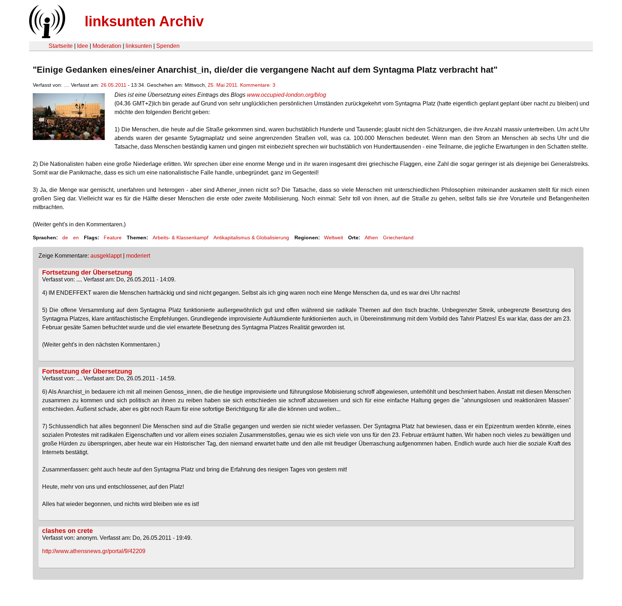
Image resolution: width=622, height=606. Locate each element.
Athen (371, 237)
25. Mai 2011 (222, 85)
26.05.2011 (113, 85)
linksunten (139, 46)
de (65, 237)
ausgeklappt (106, 256)
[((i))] (46, 36)
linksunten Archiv (144, 21)
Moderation (107, 46)
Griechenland (398, 237)
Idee (82, 46)
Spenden (168, 46)
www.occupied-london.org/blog (286, 95)
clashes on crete (67, 530)
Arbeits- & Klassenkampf (180, 237)
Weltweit (333, 237)
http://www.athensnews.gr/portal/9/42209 (93, 551)
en (76, 237)
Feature (113, 237)
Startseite (61, 46)
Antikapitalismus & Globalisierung (251, 237)
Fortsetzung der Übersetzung (87, 272)
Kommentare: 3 (257, 85)
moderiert (138, 256)
